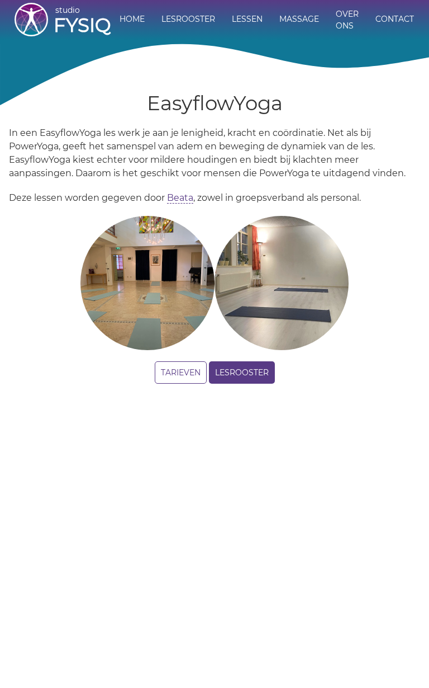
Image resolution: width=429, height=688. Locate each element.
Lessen (247, 19)
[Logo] (31, 19)
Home (132, 19)
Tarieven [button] (181, 372)
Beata (180, 197)
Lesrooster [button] (242, 372)
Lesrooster (188, 19)
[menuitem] (132, 20)
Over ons (347, 20)
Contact (394, 19)
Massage (299, 19)
